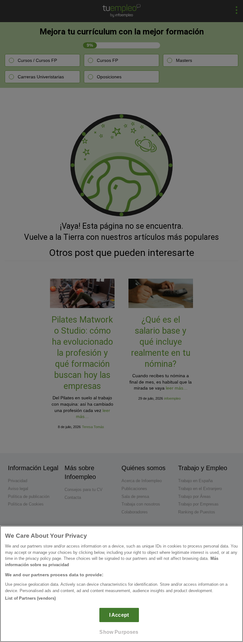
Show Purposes (118, 632)
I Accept (119, 615)
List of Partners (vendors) (30, 598)
